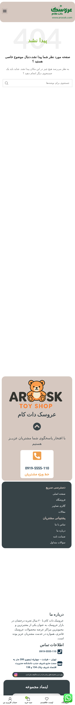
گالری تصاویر (58, 506)
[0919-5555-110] (37, 456)
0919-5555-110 (37, 468)
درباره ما (61, 531)
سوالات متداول (57, 542)
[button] (5, 11)
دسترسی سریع (55, 487)
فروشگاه (60, 500)
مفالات (61, 512)
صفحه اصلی (59, 494)
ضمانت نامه (59, 536)
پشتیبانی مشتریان (54, 518)
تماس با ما (60, 524)
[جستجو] (7, 83)
